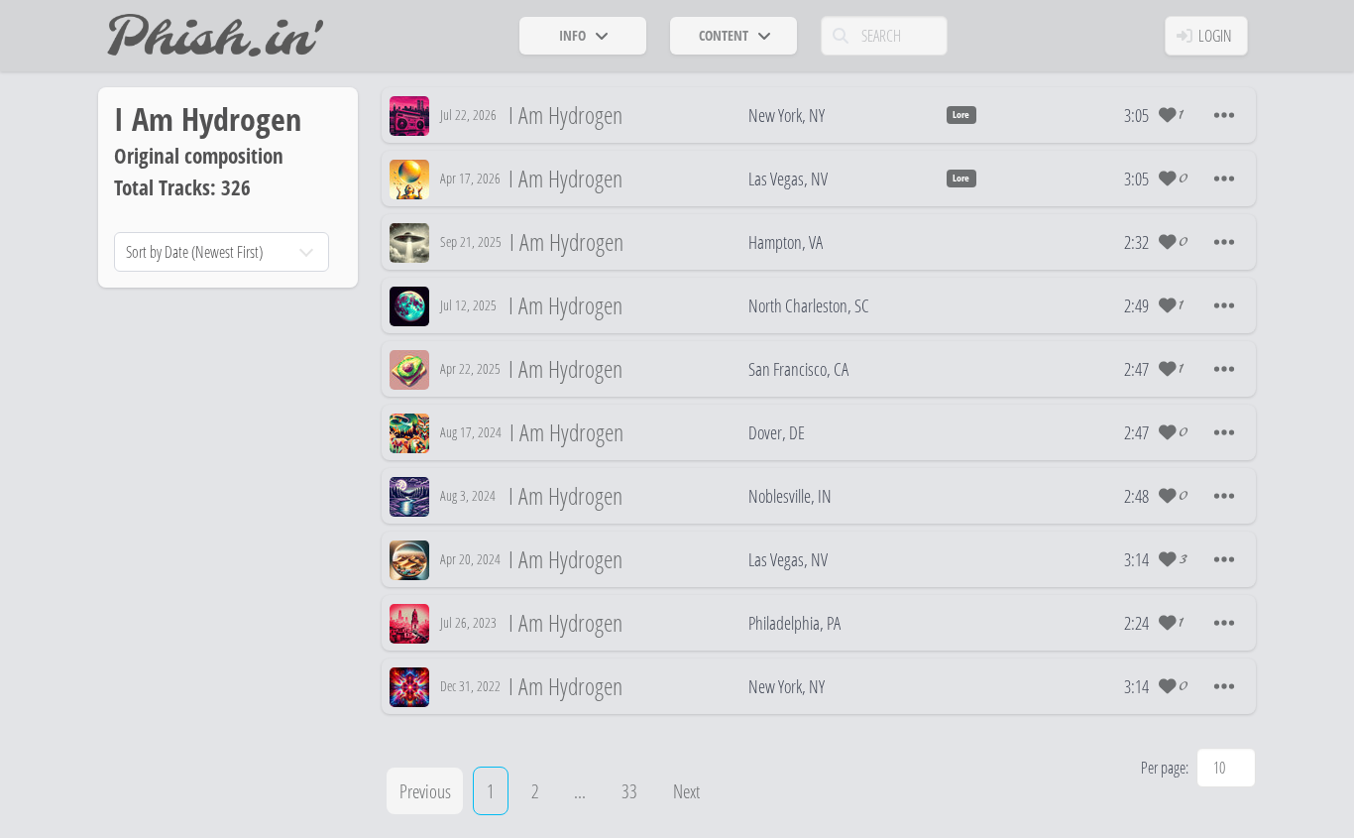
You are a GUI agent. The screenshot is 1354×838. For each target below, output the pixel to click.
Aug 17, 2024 (471, 431)
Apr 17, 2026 (470, 178)
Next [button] (686, 791)
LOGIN (1215, 36)
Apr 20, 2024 (470, 558)
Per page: (1164, 767)
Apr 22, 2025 (470, 368)
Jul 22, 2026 (468, 114)
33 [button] (629, 791)
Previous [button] (425, 791)
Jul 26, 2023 (468, 622)
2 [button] (535, 791)
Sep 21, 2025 (471, 241)
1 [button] (491, 791)
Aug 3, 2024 (468, 495)
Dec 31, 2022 (470, 685)
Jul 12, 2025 (468, 305)
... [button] (580, 791)
